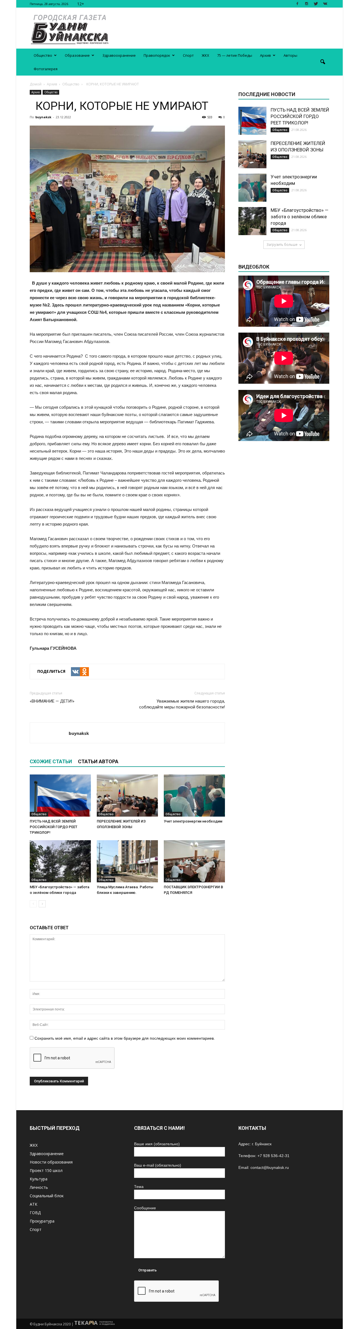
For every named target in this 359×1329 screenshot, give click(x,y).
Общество (43, 55)
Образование (77, 55)
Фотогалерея (45, 68)
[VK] (75, 671)
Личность (39, 1187)
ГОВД (35, 1212)
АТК (33, 1204)
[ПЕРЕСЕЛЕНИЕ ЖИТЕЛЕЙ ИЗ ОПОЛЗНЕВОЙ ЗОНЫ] (127, 795)
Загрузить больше (282, 244)
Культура (38, 1179)
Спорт (188, 55)
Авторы (290, 55)
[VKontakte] (325, 4)
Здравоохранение (119, 55)
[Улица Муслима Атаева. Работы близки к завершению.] (127, 861)
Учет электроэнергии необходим (193, 821)
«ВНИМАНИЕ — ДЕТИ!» (52, 701)
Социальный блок (47, 1195)
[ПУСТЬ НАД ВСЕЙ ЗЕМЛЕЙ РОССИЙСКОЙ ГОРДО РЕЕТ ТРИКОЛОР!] (60, 795)
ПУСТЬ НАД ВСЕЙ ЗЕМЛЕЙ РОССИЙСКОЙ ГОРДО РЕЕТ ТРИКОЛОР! (53, 827)
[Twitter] (316, 4)
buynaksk (43, 117)
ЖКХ (205, 55)
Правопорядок (157, 55)
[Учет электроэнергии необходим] (194, 795)
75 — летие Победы (234, 55)
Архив (265, 55)
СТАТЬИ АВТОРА (98, 761)
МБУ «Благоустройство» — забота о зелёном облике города (299, 216)
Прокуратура (42, 1221)
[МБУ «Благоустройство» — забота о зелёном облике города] (60, 861)
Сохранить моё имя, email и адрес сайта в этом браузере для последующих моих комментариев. (124, 1038)
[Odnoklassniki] (84, 671)
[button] (322, 62)
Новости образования (51, 1162)
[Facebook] (297, 4)
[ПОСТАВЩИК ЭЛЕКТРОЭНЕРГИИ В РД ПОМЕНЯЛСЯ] (194, 861)
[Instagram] (306, 4)
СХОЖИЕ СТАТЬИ (51, 761)
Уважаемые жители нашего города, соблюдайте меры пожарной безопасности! (182, 704)
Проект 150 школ (46, 1170)
